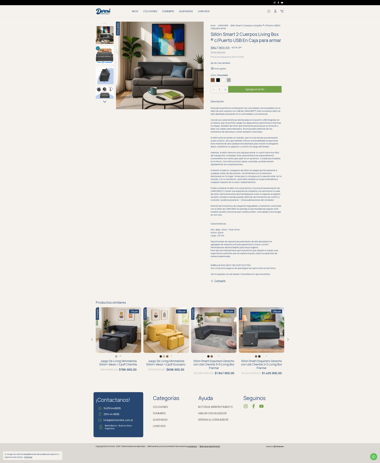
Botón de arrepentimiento (210, 446)
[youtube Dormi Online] (282, 2)
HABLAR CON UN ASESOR (212, 413)
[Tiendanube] (275, 446)
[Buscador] (269, 11)
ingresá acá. (192, 446)
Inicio (213, 25)
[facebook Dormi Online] (278, 2)
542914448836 (112, 408)
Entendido (28, 457)
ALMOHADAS (186, 11)
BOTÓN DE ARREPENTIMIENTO (215, 407)
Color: (219, 75)
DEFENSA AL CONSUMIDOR (213, 419)
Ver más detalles (221, 63)
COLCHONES (150, 11)
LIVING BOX (204, 11)
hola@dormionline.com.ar (118, 420)
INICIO (135, 11)
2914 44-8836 (111, 414)
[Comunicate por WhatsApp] (373, 456)
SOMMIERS (168, 11)
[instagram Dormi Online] (275, 2)
